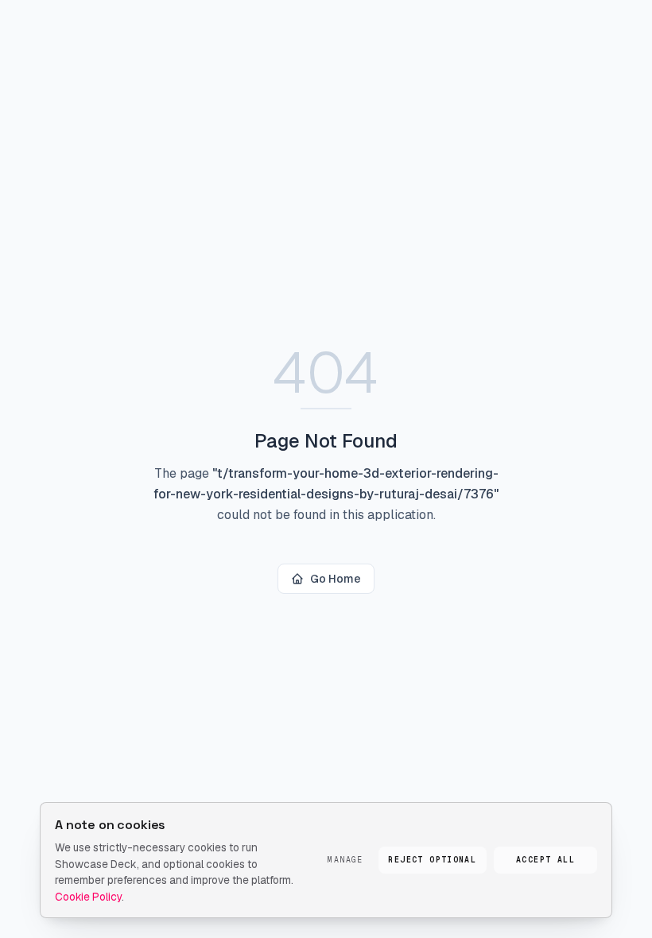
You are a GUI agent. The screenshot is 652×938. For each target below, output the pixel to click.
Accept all (545, 860)
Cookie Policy (88, 897)
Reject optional (432, 860)
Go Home (335, 579)
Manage (345, 860)
